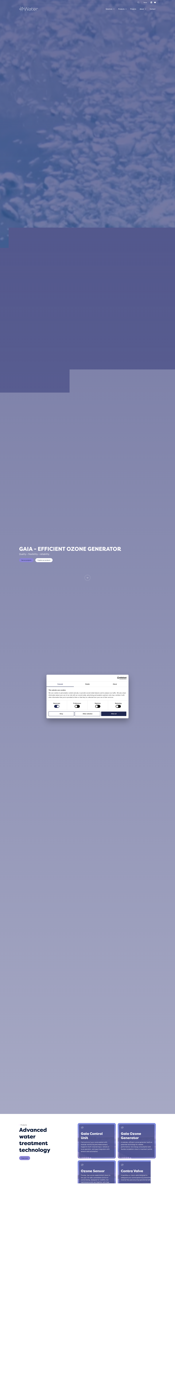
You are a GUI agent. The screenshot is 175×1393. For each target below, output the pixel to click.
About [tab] (115, 684)
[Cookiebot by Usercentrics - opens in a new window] (119, 678)
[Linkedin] (151, 2)
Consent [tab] (60, 684)
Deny (61, 713)
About (142, 9)
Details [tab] (87, 684)
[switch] (77, 706)
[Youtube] (155, 2)
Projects (133, 9)
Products (121, 9)
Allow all (113, 713)
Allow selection (87, 713)
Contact (152, 9)
